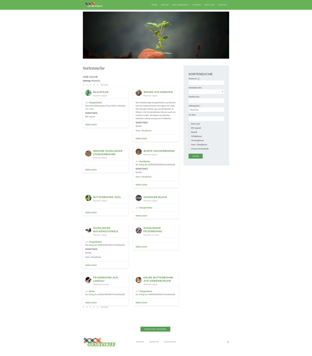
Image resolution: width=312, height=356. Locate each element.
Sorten (165, 5)
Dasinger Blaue (155, 197)
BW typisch (196, 128)
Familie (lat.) (194, 96)
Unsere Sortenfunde (200, 148)
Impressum (154, 342)
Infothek (210, 5)
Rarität (194, 132)
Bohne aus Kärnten (158, 92)
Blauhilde (101, 92)
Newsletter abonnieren (155, 329)
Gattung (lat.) (194, 105)
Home (154, 5)
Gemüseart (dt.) (195, 87)
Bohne (92, 291)
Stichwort (193, 78)
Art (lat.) (192, 114)
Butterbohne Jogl (107, 197)
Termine (196, 5)
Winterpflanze (197, 140)
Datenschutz (170, 342)
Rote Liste (195, 123)
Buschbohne (145, 161)
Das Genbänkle (180, 5)
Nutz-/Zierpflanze (199, 144)
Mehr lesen (91, 124)
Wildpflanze (196, 136)
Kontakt (222, 5)
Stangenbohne (95, 102)
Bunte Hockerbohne (159, 150)
